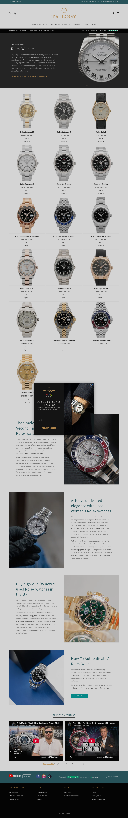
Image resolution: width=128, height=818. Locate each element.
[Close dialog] (91, 385)
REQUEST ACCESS (49, 428)
